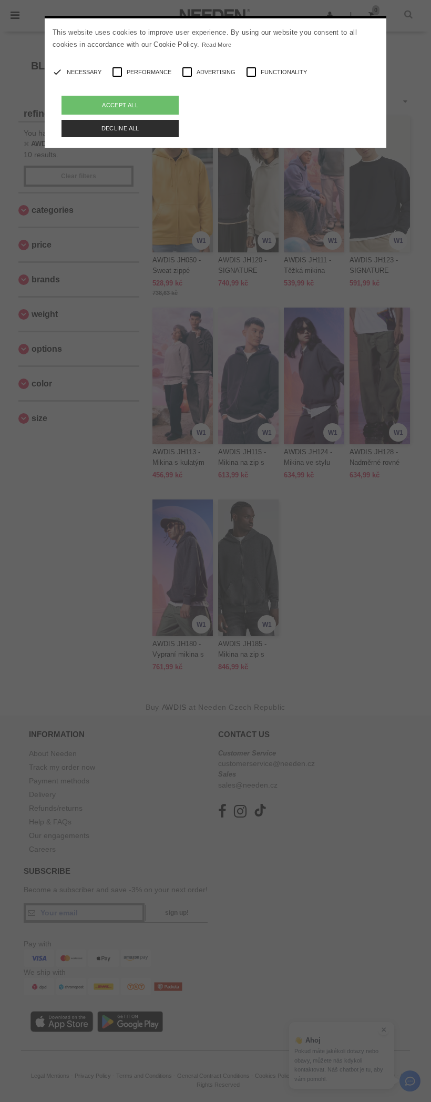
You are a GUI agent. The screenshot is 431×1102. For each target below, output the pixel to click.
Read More (217, 45)
